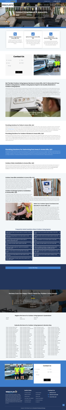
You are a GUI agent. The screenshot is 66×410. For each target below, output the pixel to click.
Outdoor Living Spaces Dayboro (25, 332)
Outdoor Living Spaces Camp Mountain (12, 349)
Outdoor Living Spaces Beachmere (11, 332)
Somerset (7, 317)
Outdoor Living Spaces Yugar (52, 354)
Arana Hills (8, 27)
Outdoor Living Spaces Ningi (38, 349)
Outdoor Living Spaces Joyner (24, 349)
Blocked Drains (27, 396)
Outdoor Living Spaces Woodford (53, 350)
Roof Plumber (38, 394)
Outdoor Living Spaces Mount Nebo (39, 340)
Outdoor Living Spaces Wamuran (53, 341)
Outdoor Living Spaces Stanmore (53, 335)
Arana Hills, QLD (53, 396)
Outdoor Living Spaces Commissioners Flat (26, 328)
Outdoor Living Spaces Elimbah (25, 340)
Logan (21, 317)
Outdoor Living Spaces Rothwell (39, 357)
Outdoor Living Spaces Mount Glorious (40, 337)
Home (36, 4)
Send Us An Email (54, 394)
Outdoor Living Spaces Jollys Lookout (25, 348)
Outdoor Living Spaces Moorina (39, 333)
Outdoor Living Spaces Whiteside (53, 348)
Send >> (19, 72)
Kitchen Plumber (38, 392)
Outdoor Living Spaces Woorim (52, 353)
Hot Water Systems (11, 129)
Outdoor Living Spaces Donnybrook (25, 336)
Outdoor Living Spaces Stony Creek (53, 336)
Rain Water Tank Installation (29, 398)
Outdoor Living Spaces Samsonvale (53, 331)
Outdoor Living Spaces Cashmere (11, 352)
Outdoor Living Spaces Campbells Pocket (12, 350)
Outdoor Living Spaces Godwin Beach (26, 344)
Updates (51, 4)
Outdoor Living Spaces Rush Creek (53, 327)
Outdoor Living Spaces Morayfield (39, 335)
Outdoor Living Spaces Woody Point (53, 352)
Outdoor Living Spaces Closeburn (25, 327)
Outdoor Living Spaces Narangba (39, 345)
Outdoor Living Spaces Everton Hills (25, 341)
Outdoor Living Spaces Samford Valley (54, 328)
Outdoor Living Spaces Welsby (52, 345)
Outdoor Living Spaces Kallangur (25, 350)
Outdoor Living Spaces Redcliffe (39, 354)
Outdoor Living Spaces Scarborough (53, 333)
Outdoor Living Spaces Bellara (10, 333)
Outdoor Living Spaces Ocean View (39, 352)
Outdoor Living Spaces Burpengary (11, 344)
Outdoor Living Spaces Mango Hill (39, 328)
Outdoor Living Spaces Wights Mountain (54, 349)
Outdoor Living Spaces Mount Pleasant (40, 341)
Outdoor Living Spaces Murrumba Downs (40, 344)
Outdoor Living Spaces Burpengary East (12, 345)
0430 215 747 (57, 1)
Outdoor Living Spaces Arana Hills (16, 27)
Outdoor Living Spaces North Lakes (39, 350)
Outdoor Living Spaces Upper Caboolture (54, 340)
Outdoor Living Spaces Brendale (11, 341)
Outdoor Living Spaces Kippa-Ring (25, 353)
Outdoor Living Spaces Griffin (24, 345)
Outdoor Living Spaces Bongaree (11, 337)
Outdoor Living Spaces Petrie (38, 353)
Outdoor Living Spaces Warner (52, 344)
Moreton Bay (36, 317)
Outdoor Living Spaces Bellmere (11, 335)
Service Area (46, 4)
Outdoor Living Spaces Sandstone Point (54, 332)
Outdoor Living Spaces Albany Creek (11, 327)
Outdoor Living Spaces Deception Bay (26, 333)
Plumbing (40, 4)
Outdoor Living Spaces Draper (24, 337)
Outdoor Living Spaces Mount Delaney (40, 336)
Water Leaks (38, 396)
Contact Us (61, 4)
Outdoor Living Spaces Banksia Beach (12, 331)
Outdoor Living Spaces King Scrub (25, 352)
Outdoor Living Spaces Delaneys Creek (26, 335)
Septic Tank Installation (39, 398)
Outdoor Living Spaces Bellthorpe (11, 336)
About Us (56, 4)
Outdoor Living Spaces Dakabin (25, 331)
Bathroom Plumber (28, 394)
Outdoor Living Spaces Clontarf (11, 357)
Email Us (48, 1)
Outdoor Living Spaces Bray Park (11, 340)
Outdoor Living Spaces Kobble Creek (25, 354)
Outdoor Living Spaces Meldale (39, 331)
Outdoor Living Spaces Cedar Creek (11, 353)
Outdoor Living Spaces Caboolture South (12, 348)
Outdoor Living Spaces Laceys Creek (25, 357)
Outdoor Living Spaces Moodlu (38, 332)
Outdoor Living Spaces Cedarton (11, 354)
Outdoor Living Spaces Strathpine (53, 337)
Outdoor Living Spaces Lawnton (39, 327)
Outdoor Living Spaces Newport (39, 348)
